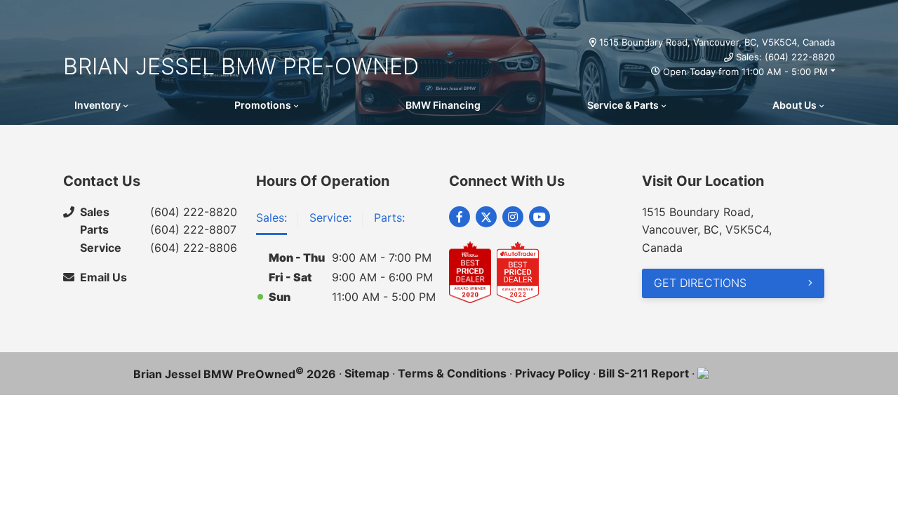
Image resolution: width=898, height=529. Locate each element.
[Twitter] (486, 216)
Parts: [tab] (389, 217)
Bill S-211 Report (643, 373)
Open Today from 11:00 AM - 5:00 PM (745, 71)
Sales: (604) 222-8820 (785, 56)
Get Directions (700, 283)
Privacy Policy (552, 373)
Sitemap (366, 373)
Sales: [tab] (271, 217)
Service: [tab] (330, 217)
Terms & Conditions (452, 373)
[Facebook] (459, 216)
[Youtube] (539, 216)
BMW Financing (443, 105)
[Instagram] (512, 216)
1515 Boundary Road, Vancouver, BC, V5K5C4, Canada (717, 42)
